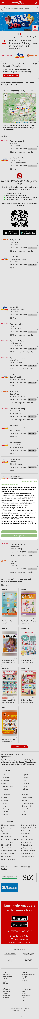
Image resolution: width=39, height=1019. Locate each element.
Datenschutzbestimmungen (28, 481)
